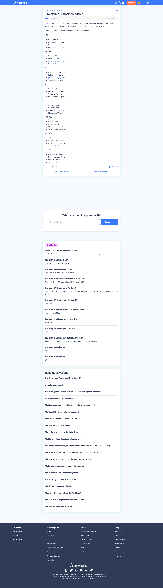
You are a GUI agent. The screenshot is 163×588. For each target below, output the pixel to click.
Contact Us (119, 535)
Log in (147, 3)
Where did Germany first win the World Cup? (63, 493)
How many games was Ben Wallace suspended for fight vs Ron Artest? (73, 391)
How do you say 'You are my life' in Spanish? (63, 378)
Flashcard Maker (86, 540)
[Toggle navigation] (116, 2)
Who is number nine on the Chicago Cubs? (62, 473)
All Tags (15, 535)
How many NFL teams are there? (64, 14)
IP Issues (118, 556)
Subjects (47, 10)
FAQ (82, 552)
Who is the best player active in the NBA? (61, 432)
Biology (49, 540)
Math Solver (85, 548)
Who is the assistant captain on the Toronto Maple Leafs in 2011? (71, 452)
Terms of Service (121, 540)
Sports (53, 10)
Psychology (51, 552)
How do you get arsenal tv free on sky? (61, 479)
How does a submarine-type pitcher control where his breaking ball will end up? (78, 446)
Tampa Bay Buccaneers (58, 146)
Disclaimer (118, 548)
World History (51, 544)
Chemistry (50, 535)
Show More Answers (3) (62, 172)
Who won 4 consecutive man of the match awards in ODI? (68, 459)
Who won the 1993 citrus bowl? (57, 425)
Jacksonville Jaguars (56, 77)
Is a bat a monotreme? (54, 385)
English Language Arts (55, 548)
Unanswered (17, 540)
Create (130, 3)
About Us (118, 531)
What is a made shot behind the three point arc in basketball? (70, 405)
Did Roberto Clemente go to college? (60, 398)
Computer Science (53, 556)
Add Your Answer (100, 172)
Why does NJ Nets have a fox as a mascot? (62, 412)
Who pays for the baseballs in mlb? (59, 506)
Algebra (49, 531)
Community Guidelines (88, 531)
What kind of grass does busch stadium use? (63, 439)
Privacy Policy (119, 544)
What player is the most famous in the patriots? (64, 466)
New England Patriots (57, 61)
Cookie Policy (119, 552)
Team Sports (61, 10)
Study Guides (85, 544)
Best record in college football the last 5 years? (64, 500)
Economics (50, 560)
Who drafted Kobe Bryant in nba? (58, 486)
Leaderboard (17, 531)
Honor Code (85, 535)
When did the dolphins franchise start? (61, 419)
